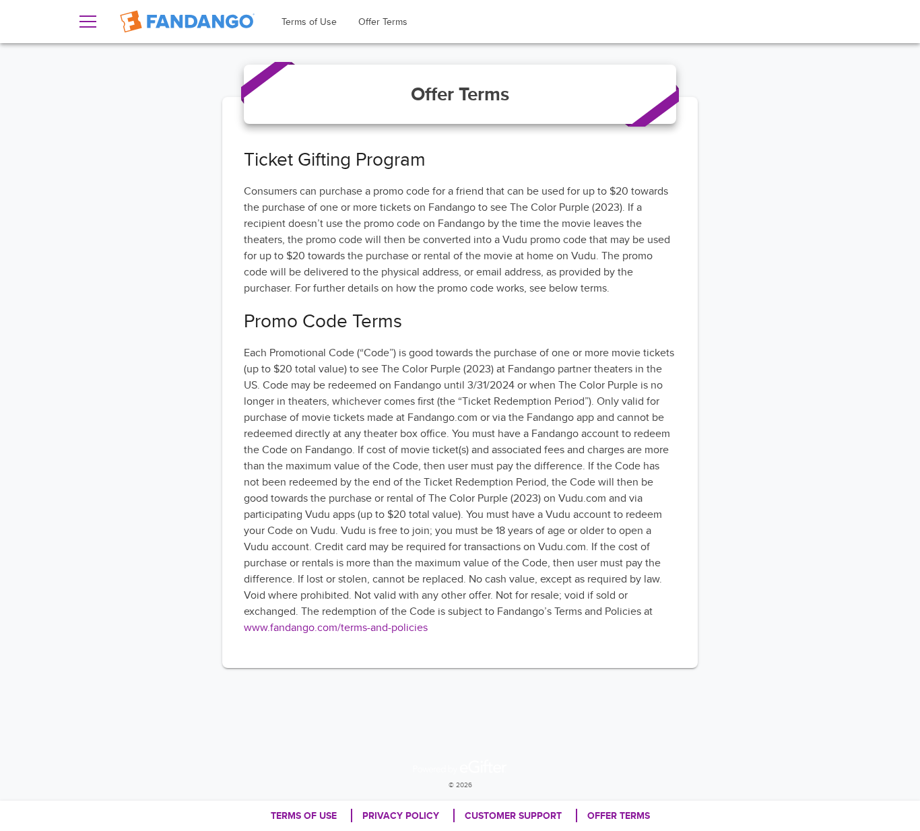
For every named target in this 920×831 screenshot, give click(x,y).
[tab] (309, 21)
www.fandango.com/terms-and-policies (336, 627)
